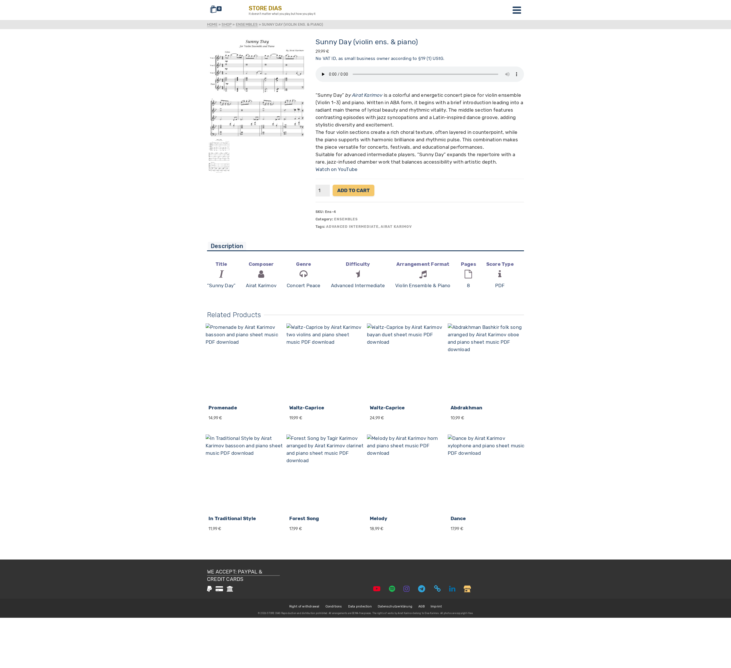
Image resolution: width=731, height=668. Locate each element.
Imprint (436, 606)
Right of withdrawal (304, 606)
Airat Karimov (367, 95)
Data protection (360, 606)
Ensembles (346, 219)
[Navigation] (517, 10)
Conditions (334, 606)
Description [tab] (227, 246)
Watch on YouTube (337, 169)
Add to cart (353, 190)
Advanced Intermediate (352, 227)
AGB (421, 606)
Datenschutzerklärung (395, 606)
